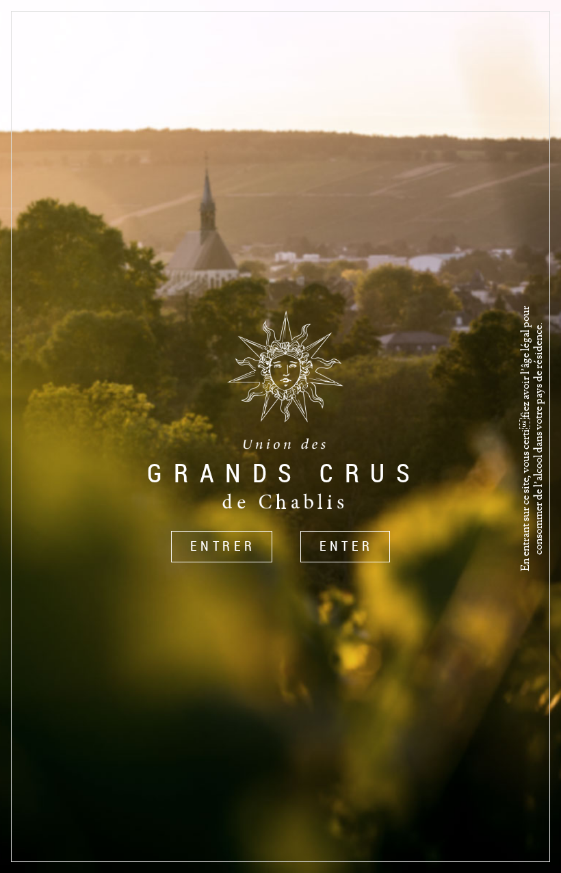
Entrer (223, 546)
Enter (346, 546)
